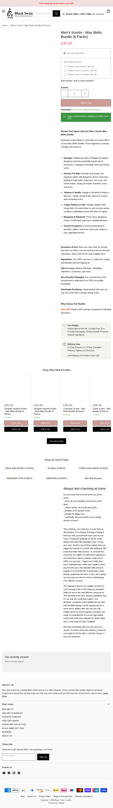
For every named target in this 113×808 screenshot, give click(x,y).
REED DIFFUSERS (10, 721)
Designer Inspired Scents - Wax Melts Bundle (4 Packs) (45, 411)
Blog (22, 796)
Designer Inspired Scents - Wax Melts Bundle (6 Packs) (15, 411)
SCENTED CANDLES (11, 717)
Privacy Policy (45, 796)
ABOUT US (7, 736)
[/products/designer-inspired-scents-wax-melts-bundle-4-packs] (45, 388)
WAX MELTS (7, 709)
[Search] (56, 13)
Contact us (31, 796)
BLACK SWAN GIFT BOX (13, 728)
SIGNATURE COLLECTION (14, 724)
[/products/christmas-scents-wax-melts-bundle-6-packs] (75, 388)
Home (5, 25)
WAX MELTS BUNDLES (12, 713)
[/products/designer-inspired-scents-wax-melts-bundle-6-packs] (16, 388)
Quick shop (16, 423)
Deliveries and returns (83, 796)
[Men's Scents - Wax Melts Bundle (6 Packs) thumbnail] (6, 35)
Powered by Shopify (56, 803)
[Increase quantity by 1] (84, 93)
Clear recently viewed (14, 661)
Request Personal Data (63, 796)
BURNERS (6, 732)
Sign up (43, 757)
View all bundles (56, 441)
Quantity (64, 87)
